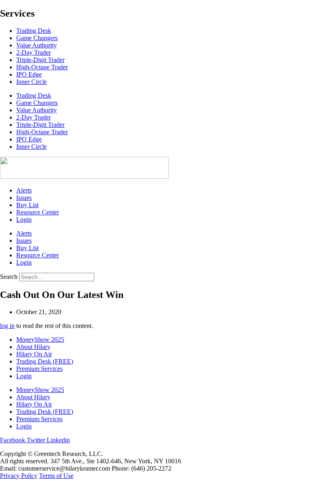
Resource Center (37, 212)
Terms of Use (56, 475)
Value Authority (36, 45)
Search (8, 276)
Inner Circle (31, 81)
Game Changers (37, 37)
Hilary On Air (34, 354)
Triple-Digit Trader (40, 59)
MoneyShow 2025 (40, 339)
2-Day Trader (33, 52)
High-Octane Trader (42, 67)
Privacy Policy (18, 475)
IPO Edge (29, 74)
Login (24, 219)
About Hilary (33, 346)
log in (7, 325)
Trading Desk (33, 30)
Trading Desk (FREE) (44, 361)
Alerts (24, 190)
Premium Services (39, 368)
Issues (24, 197)
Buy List (27, 204)
